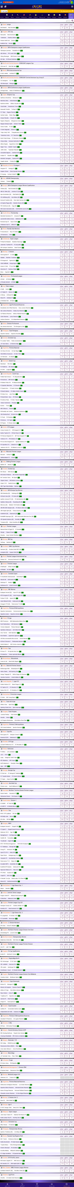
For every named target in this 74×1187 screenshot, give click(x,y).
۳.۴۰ (67, 66)
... (71, 604)
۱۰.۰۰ (72, 38)
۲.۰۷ (72, 447)
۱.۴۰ (62, 516)
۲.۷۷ (72, 289)
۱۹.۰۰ (62, 423)
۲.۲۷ (72, 529)
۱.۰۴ (72, 465)
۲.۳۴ (62, 977)
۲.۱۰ (71, 803)
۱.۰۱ (62, 1115)
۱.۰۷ (72, 388)
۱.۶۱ (62, 91)
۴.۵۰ (67, 127)
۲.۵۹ (72, 813)
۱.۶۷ (72, 436)
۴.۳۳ (72, 181)
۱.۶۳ (72, 841)
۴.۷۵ (72, 91)
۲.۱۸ (62, 225)
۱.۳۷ (62, 779)
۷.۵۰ (72, 35)
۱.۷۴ (62, 279)
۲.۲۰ (62, 200)
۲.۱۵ (72, 627)
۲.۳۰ (62, 83)
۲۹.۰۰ (72, 115)
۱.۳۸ (72, 519)
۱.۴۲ (62, 258)
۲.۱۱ (71, 308)
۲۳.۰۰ (71, 103)
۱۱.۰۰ (67, 112)
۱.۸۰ (72, 397)
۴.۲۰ (67, 40)
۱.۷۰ (62, 144)
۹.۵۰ (72, 109)
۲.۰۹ (62, 813)
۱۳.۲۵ (71, 73)
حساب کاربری (7, 1186)
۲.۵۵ (72, 442)
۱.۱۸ (62, 138)
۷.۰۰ (72, 53)
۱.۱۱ (62, 98)
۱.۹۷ (62, 737)
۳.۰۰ (67, 83)
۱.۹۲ (62, 232)
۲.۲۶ (72, 727)
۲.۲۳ (62, 171)
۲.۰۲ (72, 316)
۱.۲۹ (71, 417)
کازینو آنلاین (22, 1186)
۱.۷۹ (72, 455)
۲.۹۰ (72, 59)
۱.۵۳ (62, 260)
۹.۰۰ (67, 118)
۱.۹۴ (62, 203)
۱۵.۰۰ (72, 98)
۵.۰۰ (67, 35)
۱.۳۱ (62, 28)
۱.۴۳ (72, 364)
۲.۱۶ (62, 158)
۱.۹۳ (62, 50)
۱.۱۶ (62, 189)
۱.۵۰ (72, 1009)
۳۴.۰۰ (62, 457)
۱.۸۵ (62, 269)
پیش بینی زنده (52, 1186)
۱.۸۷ (62, 567)
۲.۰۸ (62, 835)
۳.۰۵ (72, 219)
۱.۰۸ (62, 118)
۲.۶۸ (72, 150)
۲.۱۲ (72, 222)
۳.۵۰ (67, 81)
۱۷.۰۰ (72, 118)
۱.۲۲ (62, 38)
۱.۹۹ (62, 636)
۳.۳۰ (67, 43)
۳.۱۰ (67, 153)
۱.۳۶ (62, 127)
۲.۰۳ (72, 755)
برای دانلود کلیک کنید (8, 2)
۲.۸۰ (72, 56)
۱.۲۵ (62, 255)
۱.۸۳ (62, 849)
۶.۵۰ (67, 191)
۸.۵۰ (67, 388)
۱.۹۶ (62, 153)
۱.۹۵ (72, 641)
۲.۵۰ (62, 334)
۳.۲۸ (67, 535)
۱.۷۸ (72, 475)
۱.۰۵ (62, 103)
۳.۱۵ (67, 161)
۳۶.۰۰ (71, 1115)
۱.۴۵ (62, 439)
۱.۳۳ (62, 35)
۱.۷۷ (62, 633)
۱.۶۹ (62, 181)
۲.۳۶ (62, 720)
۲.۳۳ (62, 56)
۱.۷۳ (62, 141)
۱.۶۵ (72, 209)
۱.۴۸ (62, 53)
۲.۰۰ (72, 266)
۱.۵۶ (62, 81)
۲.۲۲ (72, 559)
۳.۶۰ (67, 50)
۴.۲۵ (62, 222)
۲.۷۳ (72, 200)
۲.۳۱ (62, 357)
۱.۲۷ (72, 414)
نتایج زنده (37, 1186)
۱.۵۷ (62, 513)
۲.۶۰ (62, 263)
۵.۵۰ (67, 28)
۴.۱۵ (72, 225)
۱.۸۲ (62, 206)
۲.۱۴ (72, 43)
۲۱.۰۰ (72, 121)
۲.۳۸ (72, 532)
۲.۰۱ (71, 816)
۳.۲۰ (62, 43)
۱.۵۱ (72, 40)
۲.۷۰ (62, 155)
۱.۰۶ (62, 595)
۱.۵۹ (72, 406)
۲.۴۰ (62, 59)
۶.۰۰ (67, 38)
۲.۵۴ (62, 319)
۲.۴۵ (62, 147)
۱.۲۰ (62, 109)
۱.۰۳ (62, 112)
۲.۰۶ (62, 611)
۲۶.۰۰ (62, 465)
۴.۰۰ (72, 141)
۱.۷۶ (62, 445)
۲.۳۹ (62, 549)
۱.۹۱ (62, 408)
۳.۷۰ (67, 206)
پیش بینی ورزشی (67, 1186)
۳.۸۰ (72, 50)
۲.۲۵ (72, 66)
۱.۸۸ (62, 967)
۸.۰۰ (72, 28)
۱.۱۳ (62, 101)
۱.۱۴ (62, 73)
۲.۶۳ (72, 147)
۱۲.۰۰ (67, 115)
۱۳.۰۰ (72, 101)
